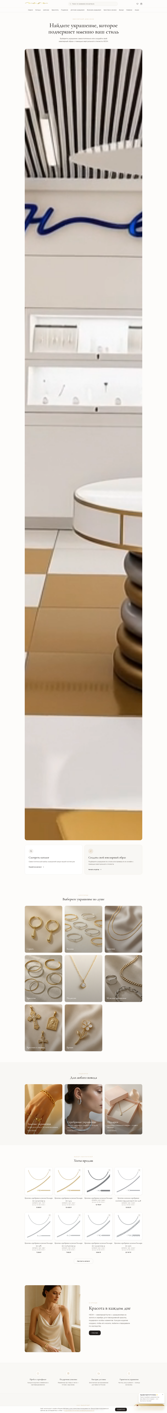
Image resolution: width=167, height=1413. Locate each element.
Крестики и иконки (110, 10)
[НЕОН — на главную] (37, 4)
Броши (121, 10)
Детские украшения (77, 10)
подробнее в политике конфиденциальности (79, 1410)
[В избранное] (49, 1170)
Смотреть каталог (83, 1261)
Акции (137, 10)
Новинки (129, 10)
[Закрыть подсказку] (162, 1394)
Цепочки (46, 10)
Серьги (30, 10)
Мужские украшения (94, 10)
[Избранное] (137, 4)
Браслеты (55, 10)
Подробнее (38, 1193)
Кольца (37, 10)
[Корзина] (141, 4)
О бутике (95, 1333)
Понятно (121, 1409)
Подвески (64, 10)
